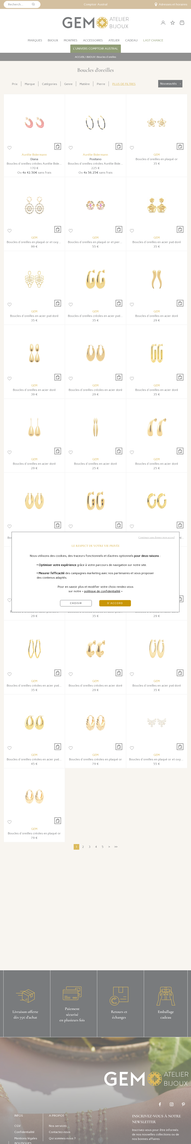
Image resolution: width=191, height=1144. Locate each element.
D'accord (115, 603)
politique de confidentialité (102, 591)
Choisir (76, 603)
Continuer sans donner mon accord (156, 537)
